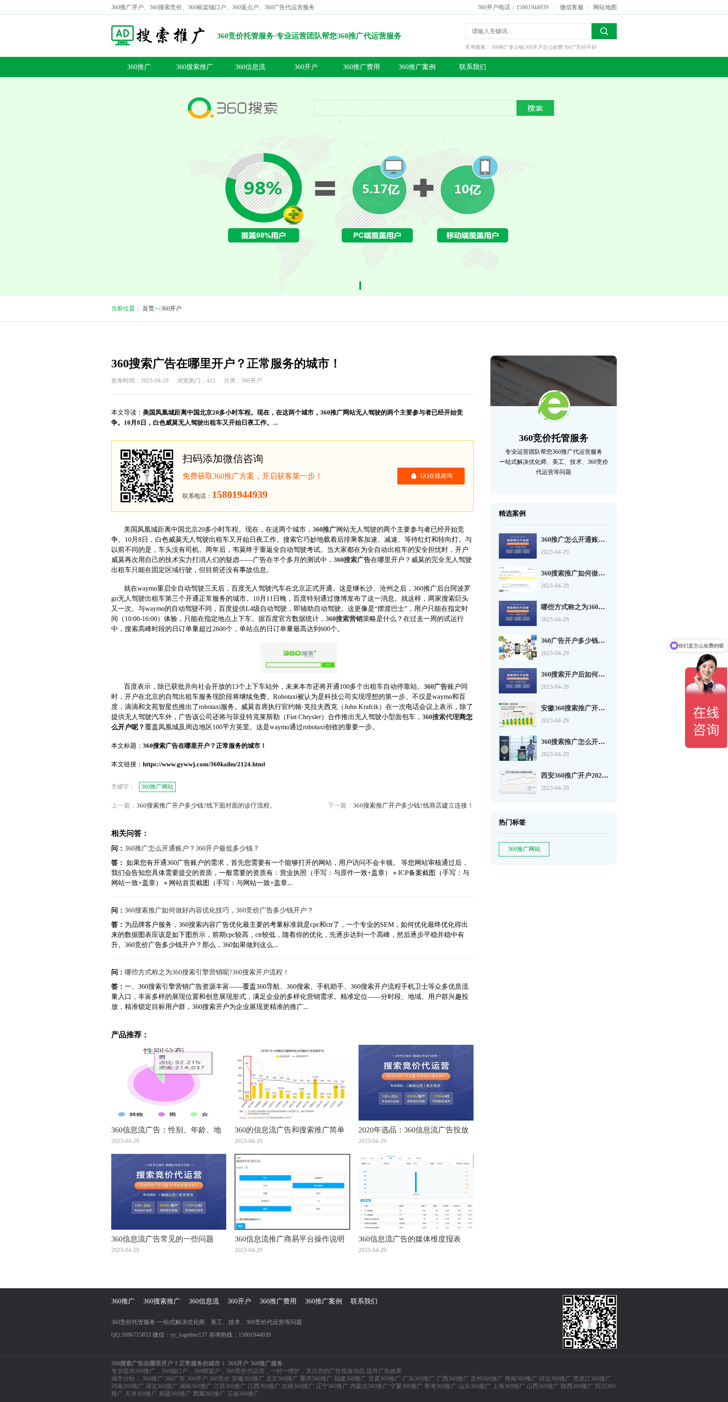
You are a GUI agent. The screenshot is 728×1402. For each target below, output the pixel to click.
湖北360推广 (161, 1386)
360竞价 (219, 1378)
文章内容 (73, 75)
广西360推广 (452, 1378)
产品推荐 (73, 125)
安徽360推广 (248, 1378)
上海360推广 (508, 1386)
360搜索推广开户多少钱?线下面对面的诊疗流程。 (206, 805)
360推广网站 (524, 849)
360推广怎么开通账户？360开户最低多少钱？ (192, 848)
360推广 (139, 66)
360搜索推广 (194, 66)
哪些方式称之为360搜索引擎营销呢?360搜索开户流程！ (207, 972)
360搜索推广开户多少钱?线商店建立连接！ (413, 805)
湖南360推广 (195, 1386)
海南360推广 (521, 1378)
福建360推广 (350, 1378)
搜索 (604, 31)
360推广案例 (417, 66)
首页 (148, 308)
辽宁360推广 (332, 1386)
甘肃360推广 (384, 1378)
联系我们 (472, 66)
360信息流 (250, 66)
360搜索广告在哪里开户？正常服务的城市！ (77, 58)
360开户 (306, 66)
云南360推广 (243, 1394)
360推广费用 (361, 66)
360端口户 (174, 1371)
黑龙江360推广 (592, 1378)
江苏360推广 (230, 1386)
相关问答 (73, 108)
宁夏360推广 (406, 1386)
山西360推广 (543, 1386)
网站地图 (605, 7)
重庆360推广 (316, 1378)
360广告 (175, 1378)
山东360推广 (474, 1386)
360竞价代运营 (245, 1371)
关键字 (70, 91)
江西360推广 (264, 1386)
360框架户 (207, 1371)
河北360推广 (555, 1378)
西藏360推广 (209, 1394)
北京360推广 (282, 1378)
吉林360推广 (298, 1386)
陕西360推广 (577, 1386)
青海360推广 (440, 1386)
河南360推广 (127, 1386)
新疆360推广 (175, 1394)
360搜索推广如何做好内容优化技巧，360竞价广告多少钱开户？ (219, 910)
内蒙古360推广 (369, 1386)
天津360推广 (141, 1394)
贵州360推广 (487, 1378)
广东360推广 (418, 1378)
